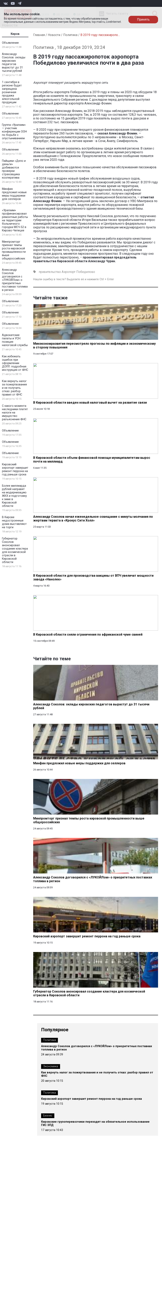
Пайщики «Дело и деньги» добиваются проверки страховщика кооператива (14, 169)
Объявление (10, 42)
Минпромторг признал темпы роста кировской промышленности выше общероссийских (14, 250)
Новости (54, 35)
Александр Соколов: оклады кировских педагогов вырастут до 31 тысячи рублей (13, 62)
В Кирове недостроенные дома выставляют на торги (14, 522)
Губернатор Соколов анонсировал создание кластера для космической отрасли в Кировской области (15, 550)
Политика (70, 35)
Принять (143, 19)
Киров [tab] (15, 34)
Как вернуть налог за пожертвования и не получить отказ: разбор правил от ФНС (14, 387)
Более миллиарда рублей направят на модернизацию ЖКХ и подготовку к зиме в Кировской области (14, 496)
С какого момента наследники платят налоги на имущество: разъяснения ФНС (15, 412)
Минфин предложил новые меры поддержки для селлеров (14, 194)
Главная (39, 35)
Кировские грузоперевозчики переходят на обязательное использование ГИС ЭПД (95, 1123)
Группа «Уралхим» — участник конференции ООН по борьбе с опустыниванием (14, 131)
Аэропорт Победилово (78, 272)
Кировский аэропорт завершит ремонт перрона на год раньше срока (15, 469)
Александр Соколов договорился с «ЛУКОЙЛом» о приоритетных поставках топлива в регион (15, 280)
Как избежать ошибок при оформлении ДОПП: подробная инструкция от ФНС (15, 363)
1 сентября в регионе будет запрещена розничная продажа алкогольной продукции (12, 92)
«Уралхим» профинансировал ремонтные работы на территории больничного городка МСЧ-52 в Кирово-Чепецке (15, 220)
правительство (50, 272)
